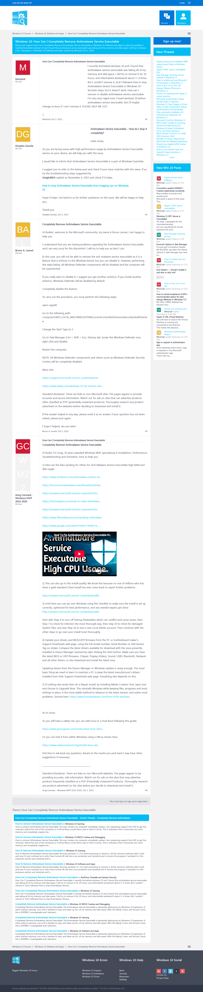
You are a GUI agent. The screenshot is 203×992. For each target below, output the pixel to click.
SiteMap (123, 979)
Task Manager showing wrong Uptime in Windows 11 (170, 76)
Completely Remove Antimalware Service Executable (41, 903)
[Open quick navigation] (189, 33)
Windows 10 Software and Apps (48, 50)
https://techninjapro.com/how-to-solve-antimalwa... (71, 501)
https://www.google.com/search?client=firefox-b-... (71, 525)
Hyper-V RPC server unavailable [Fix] (170, 71)
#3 (146, 431)
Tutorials (123, 973)
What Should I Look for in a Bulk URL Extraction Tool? (171, 134)
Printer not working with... (176, 308)
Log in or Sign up (22, 2)
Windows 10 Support (91, 970)
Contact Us (161, 974)
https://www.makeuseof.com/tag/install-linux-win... (71, 745)
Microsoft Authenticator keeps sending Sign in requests (170, 100)
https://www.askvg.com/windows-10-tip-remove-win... (72, 386)
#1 (146, 119)
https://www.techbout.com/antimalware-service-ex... (71, 477)
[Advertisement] (64, 82)
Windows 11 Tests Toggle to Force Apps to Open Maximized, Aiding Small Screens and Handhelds (171, 107)
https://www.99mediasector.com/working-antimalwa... (72, 517)
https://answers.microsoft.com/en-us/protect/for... (70, 493)
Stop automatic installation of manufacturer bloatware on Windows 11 (169, 115)
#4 (146, 790)
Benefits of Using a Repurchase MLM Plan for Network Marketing (171, 140)
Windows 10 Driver (91, 976)
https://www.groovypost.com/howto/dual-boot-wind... (73, 729)
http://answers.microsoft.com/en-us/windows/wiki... (71, 595)
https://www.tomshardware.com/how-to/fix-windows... (100, 696)
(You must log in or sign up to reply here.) (129, 801)
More (172, 157)
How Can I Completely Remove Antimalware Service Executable (46, 877)
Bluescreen (124, 976)
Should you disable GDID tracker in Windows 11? (171, 145)
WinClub (160, 182)
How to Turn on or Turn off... (174, 284)
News (121, 970)
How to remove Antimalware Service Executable (39, 823)
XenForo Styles (91, 988)
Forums (164, 23)
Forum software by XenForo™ (38, 988)
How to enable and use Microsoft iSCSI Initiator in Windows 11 (171, 81)
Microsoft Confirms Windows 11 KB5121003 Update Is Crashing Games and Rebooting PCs (171, 123)
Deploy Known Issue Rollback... (173, 178)
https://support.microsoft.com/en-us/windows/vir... (71, 377)
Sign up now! (172, 41)
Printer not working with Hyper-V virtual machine (171, 95)
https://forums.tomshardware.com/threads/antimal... (72, 485)
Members (181, 23)
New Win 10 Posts (168, 167)
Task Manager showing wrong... (174, 235)
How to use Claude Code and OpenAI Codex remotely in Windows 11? (169, 152)
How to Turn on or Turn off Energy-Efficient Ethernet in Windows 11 (168, 88)
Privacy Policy (162, 978)
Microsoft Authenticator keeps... (175, 333)
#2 (146, 214)
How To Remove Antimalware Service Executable (39, 850)
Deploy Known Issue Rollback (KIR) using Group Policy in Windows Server (172, 64)
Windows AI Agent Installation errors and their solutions (170, 129)
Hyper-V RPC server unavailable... (173, 207)
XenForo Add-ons (73, 988)
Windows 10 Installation (93, 973)
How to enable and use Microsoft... (174, 260)
